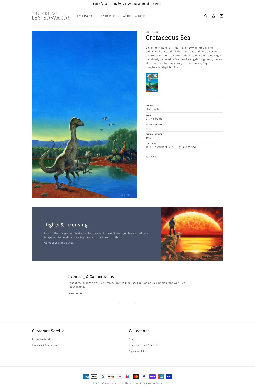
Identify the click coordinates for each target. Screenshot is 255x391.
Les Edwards (105, 383)
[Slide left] (120, 303)
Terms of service (118, 383)
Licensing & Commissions (46, 345)
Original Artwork (41, 338)
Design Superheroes (154, 383)
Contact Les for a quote (58, 243)
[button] (86, 16)
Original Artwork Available (143, 345)
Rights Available (138, 351)
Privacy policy (132, 383)
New (131, 338)
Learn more (75, 293)
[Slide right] (135, 303)
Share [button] (153, 156)
